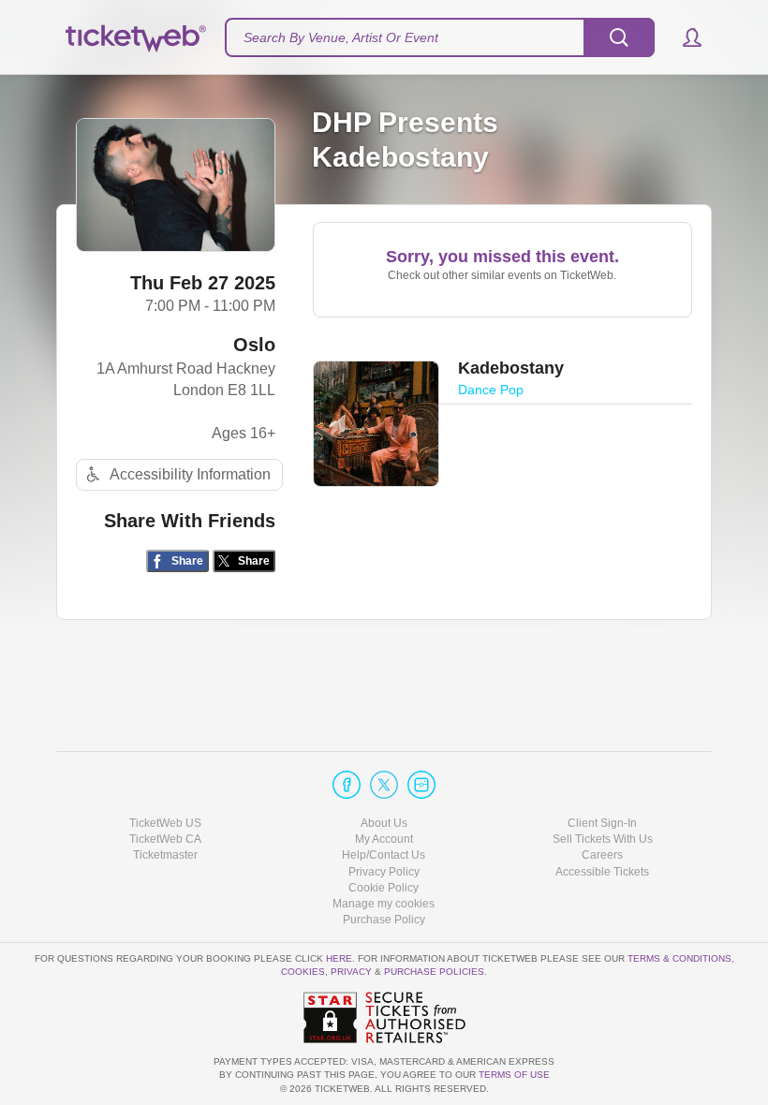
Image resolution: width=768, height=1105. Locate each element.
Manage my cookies (383, 903)
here (339, 958)
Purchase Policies (434, 971)
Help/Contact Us (383, 855)
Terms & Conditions (679, 958)
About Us (384, 823)
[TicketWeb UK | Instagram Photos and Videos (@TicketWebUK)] (421, 785)
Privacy (351, 971)
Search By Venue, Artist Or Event (341, 37)
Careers (602, 855)
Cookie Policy (383, 887)
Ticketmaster (165, 855)
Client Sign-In (602, 823)
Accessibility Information (190, 474)
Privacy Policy (384, 871)
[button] (683, 37)
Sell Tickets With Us (603, 839)
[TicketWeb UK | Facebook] (346, 785)
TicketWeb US (165, 823)
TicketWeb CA (165, 839)
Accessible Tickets (602, 871)
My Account (384, 839)
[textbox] (440, 37)
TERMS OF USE (514, 1074)
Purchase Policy (384, 919)
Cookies (303, 971)
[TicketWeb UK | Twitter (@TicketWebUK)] (384, 785)
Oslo (254, 344)
